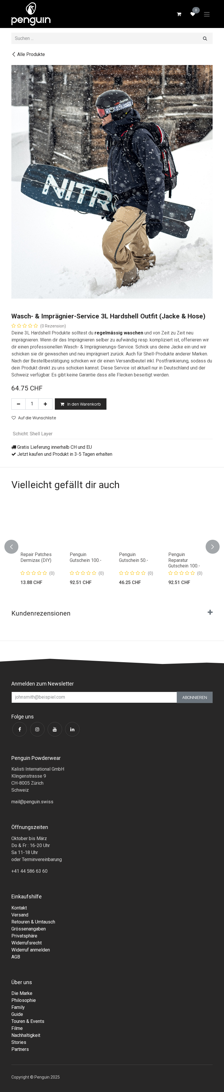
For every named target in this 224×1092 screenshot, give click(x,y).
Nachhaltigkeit (25, 1035)
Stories (18, 1042)
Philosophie (23, 1000)
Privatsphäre (24, 936)
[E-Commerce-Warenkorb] (179, 14)
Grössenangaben (28, 929)
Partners (20, 1049)
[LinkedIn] (72, 729)
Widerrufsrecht (26, 943)
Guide (17, 1014)
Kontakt (19, 908)
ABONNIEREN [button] (194, 697)
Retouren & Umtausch (33, 922)
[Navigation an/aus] (207, 14)
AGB (15, 957)
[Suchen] (205, 38)
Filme (17, 1028)
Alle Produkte (31, 54)
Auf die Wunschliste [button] (37, 417)
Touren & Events (27, 1021)
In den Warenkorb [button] (83, 404)
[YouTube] (55, 729)
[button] (14, 546)
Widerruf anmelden (30, 950)
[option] (112, 546)
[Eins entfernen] (18, 404)
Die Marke (21, 993)
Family (18, 1007)
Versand (19, 915)
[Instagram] (37, 729)
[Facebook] (19, 729)
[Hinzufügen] (45, 404)
